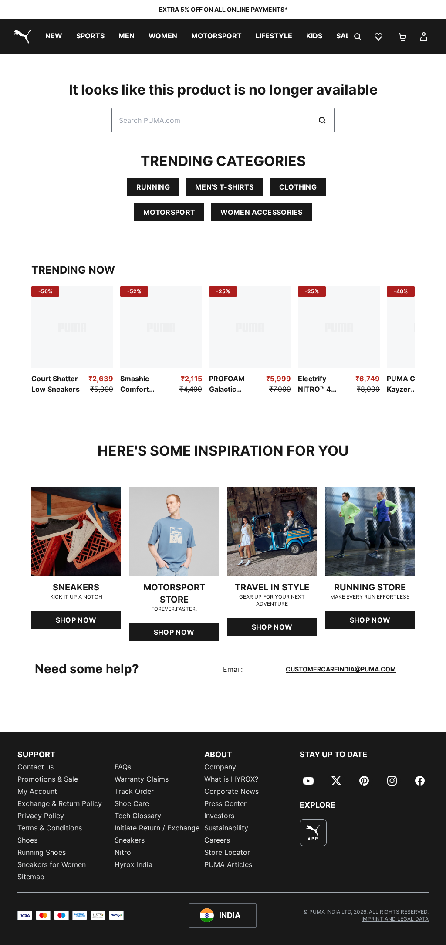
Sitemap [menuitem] (30, 876)
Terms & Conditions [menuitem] (49, 827)
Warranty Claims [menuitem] (142, 779)
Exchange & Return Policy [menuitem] (59, 803)
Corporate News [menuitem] (231, 791)
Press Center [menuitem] (225, 803)
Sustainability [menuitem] (226, 827)
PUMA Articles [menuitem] (228, 864)
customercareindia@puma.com (341, 669)
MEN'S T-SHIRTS (224, 187)
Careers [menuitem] (217, 840)
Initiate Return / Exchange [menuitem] (157, 827)
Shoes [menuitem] (27, 840)
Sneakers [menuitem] (130, 840)
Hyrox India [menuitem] (133, 864)
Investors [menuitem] (219, 815)
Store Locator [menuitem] (227, 852)
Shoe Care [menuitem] (132, 803)
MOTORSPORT (169, 212)
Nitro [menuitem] (123, 852)
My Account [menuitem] (37, 791)
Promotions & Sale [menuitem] (47, 779)
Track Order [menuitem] (134, 791)
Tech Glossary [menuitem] (138, 815)
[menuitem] (53, 36)
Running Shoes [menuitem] (41, 852)
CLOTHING (298, 187)
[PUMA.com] (21, 36)
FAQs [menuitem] (123, 766)
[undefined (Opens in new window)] (313, 832)
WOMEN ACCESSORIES (261, 212)
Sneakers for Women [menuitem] (51, 864)
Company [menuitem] (220, 766)
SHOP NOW (76, 620)
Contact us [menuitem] (35, 766)
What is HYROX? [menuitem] (231, 779)
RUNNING (153, 187)
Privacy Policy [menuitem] (40, 815)
